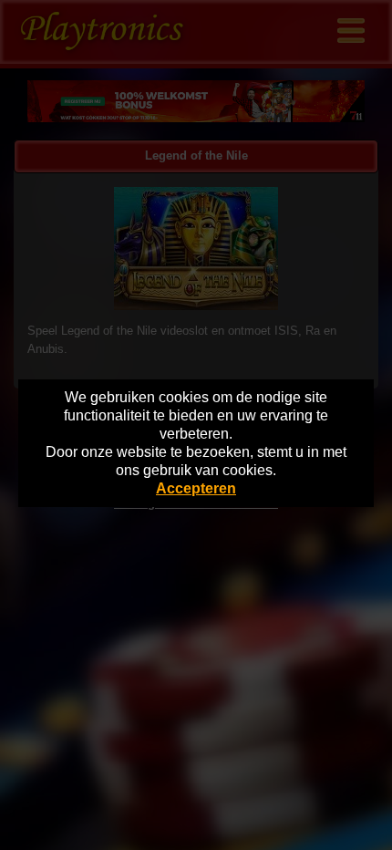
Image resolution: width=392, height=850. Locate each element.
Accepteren (196, 488)
